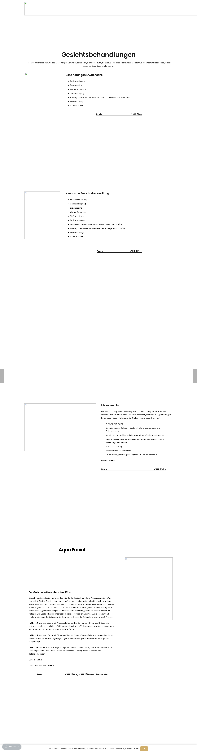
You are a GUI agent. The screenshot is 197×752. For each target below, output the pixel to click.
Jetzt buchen (13, 747)
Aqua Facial (72, 550)
